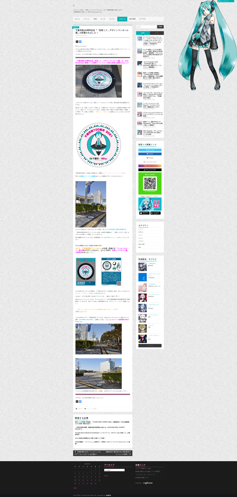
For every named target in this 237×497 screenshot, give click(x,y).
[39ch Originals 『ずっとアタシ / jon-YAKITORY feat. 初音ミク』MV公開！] (139, 132)
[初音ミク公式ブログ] (91, 5)
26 (79, 483)
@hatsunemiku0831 (150, 169)
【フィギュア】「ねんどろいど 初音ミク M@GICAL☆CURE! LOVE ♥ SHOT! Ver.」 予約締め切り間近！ (153, 95)
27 (83, 483)
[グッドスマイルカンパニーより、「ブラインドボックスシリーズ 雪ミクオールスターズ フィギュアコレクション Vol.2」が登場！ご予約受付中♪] (139, 38)
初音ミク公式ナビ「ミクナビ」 (150, 196)
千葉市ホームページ (112, 237)
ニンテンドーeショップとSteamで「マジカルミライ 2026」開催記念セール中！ (151, 105)
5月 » (75, 488)
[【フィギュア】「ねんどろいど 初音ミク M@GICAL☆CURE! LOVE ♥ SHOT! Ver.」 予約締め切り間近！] (139, 94)
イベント (87, 19)
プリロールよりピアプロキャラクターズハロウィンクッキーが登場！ (153, 114)
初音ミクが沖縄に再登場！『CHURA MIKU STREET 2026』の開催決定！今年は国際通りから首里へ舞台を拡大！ (153, 75)
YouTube (150, 158)
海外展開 (132, 19)
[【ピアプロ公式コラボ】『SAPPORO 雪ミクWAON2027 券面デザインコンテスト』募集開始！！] (139, 63)
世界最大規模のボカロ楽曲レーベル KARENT (147, 471)
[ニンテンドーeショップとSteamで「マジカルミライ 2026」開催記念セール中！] (139, 105)
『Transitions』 (152, 284)
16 (95, 476)
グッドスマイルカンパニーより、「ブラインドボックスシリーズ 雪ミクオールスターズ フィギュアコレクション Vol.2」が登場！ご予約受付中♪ (153, 40)
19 (79, 480)
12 (79, 476)
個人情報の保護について (142, 477)
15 (91, 476)
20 (83, 480)
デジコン (112, 19)
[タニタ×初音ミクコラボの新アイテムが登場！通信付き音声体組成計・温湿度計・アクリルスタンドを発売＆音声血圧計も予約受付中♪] (139, 51)
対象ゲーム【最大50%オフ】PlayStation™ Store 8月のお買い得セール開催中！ (152, 123)
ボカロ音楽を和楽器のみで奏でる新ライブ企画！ (90, 438)
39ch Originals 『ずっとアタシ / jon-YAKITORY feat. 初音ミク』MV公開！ (153, 132)
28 (87, 483)
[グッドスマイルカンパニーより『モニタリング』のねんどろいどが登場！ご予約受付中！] (139, 85)
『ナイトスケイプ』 (153, 315)
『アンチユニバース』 (154, 294)
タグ (157, 33)
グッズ (103, 19)
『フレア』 (151, 325)
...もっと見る (150, 345)
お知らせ (122, 19)
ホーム (77, 19)
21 (87, 480)
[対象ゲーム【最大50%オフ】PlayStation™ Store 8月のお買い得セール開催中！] (139, 123)
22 (91, 480)
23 (95, 480)
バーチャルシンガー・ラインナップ (145, 474)
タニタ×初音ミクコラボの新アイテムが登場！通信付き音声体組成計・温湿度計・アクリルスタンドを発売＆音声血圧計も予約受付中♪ (153, 53)
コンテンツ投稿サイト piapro (143, 468)
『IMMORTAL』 (152, 263)
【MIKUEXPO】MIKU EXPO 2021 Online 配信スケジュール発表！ (118, 453)
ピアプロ (142, 19)
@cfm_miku (150, 150)
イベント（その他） (92, 408)
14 (87, 476)
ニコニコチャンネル (150, 162)
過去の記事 (141, 244)
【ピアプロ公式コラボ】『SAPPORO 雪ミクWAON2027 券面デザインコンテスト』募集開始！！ (152, 64)
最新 (143, 33)
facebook (150, 154)
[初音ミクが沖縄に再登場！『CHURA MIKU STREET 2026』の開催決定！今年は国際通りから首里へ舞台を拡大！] (139, 74)
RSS (106, 476)
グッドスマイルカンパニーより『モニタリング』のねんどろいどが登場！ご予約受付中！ (153, 85)
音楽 (95, 19)
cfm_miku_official (150, 166)
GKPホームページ (114, 301)
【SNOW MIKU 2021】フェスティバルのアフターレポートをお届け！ (88, 453)
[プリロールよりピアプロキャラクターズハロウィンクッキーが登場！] (139, 114)
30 (95, 483)
